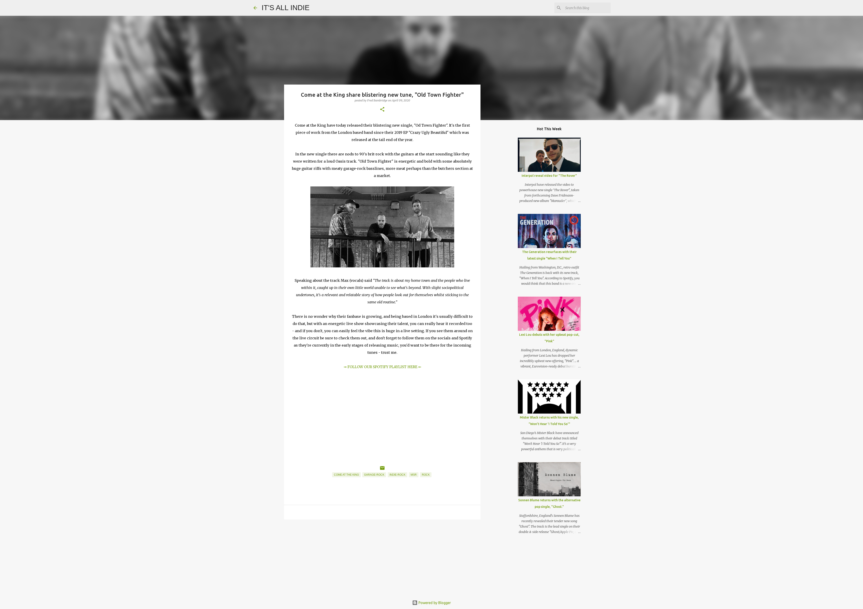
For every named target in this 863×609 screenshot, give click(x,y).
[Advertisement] (382, 557)
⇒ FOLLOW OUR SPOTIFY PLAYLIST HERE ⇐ (382, 367)
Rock (426, 474)
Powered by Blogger (434, 603)
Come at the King (346, 474)
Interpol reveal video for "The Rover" (549, 175)
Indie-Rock (397, 474)
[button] (382, 110)
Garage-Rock (374, 474)
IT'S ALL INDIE (285, 8)
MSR (414, 474)
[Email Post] (382, 469)
